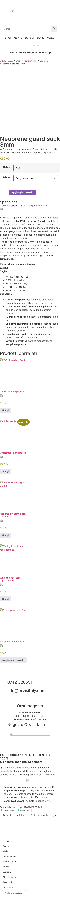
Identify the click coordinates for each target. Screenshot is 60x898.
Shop (8, 38)
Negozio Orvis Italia (26, 724)
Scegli (5, 410)
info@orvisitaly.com (26, 690)
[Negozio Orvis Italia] (3, 724)
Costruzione (8, 887)
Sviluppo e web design (43, 815)
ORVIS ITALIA (6, 61)
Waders (6, 867)
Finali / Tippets (9, 861)
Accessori (7, 882)
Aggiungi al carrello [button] (13, 660)
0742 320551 (19, 682)
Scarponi (44, 61)
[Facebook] (3, 825)
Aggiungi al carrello (22, 192)
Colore (6, 167)
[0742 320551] (3, 682)
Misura (6, 177)
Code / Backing (10, 856)
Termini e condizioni (14, 815)
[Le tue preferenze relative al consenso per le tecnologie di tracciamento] (14, 893)
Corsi (40, 38)
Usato (18, 38)
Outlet (29, 38)
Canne (6, 846)
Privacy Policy (8, 810)
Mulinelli (6, 851)
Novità (6, 841)
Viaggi (51, 38)
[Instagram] (11, 825)
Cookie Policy (25, 810)
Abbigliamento (30, 61)
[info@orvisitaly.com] (3, 690)
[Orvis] (25, 209)
